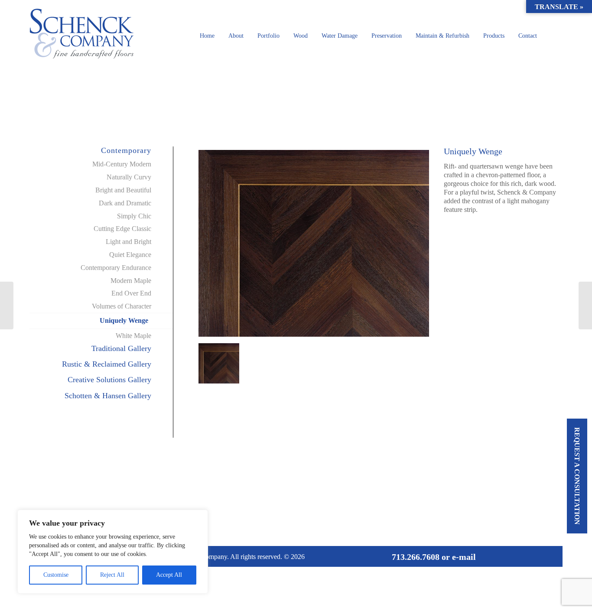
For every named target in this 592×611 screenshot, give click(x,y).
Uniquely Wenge (124, 320)
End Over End (131, 293)
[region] (112, 552)
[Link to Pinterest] (538, 556)
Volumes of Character (121, 306)
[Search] (553, 36)
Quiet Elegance (130, 254)
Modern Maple (131, 280)
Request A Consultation (577, 476)
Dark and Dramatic (125, 203)
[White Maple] (585, 305)
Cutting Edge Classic (122, 228)
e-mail (464, 557)
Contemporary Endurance (116, 267)
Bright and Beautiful (123, 190)
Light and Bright (128, 241)
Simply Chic (134, 216)
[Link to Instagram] (551, 556)
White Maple (133, 335)
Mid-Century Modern (121, 164)
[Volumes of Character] (6, 305)
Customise (55, 575)
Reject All (112, 575)
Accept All (169, 575)
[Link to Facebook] (525, 556)
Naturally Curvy (129, 177)
